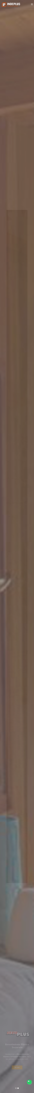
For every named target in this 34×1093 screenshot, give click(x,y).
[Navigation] (32, 4)
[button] (16, 1088)
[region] (17, 546)
